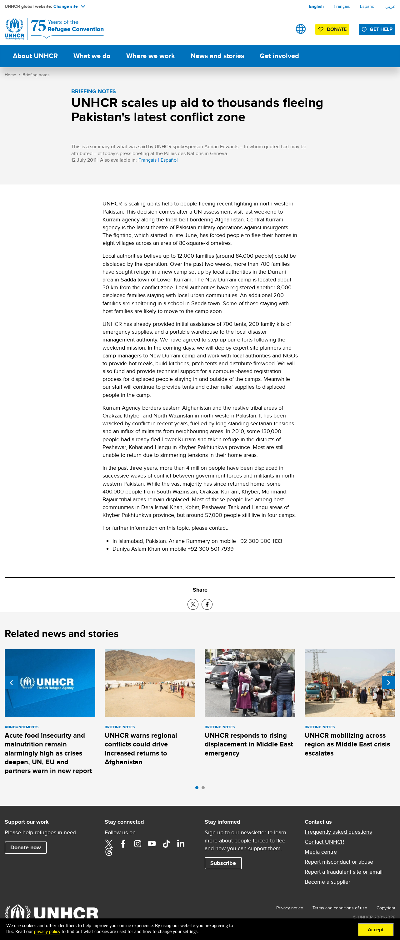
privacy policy (47, 932)
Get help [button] (381, 29)
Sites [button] (301, 29)
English (316, 6)
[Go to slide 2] (205, 789)
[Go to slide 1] (198, 789)
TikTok (166, 844)
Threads (109, 852)
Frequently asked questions (338, 831)
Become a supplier (327, 881)
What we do (92, 56)
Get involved (279, 56)
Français (342, 6)
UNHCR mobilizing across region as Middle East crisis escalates (347, 744)
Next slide (388, 682)
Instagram (137, 844)
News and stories (217, 56)
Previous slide (11, 682)
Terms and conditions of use (339, 908)
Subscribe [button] (223, 863)
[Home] (48, 29)
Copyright (386, 908)
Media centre (321, 851)
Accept (376, 929)
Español (367, 6)
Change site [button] (65, 6)
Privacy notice (289, 908)
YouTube (152, 844)
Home (10, 75)
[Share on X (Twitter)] (193, 604)
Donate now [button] (25, 847)
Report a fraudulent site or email (343, 871)
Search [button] (281, 29)
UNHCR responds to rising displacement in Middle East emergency (249, 744)
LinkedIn (181, 844)
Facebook (123, 844)
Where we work (150, 56)
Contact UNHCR (324, 841)
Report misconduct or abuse (339, 861)
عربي (390, 6)
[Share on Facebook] (207, 604)
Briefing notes (36, 75)
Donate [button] (337, 29)
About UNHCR (35, 56)
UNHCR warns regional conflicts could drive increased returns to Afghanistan (141, 748)
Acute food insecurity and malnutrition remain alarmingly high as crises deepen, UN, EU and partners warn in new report (48, 753)
